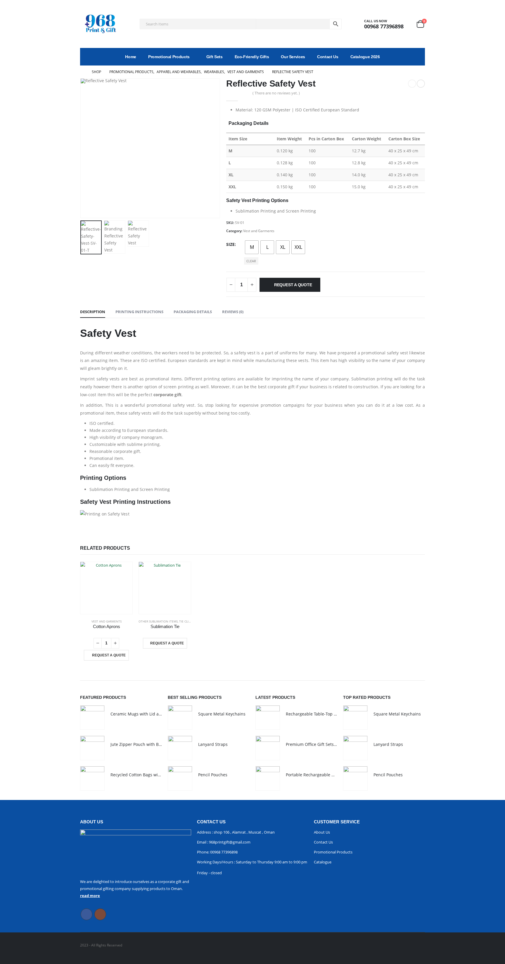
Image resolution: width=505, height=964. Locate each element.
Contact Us (327, 56)
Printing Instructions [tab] (139, 311)
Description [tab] (92, 311)
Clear (251, 261)
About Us (322, 832)
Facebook (86, 914)
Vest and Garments (258, 230)
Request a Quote (293, 284)
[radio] (251, 247)
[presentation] (81, 148)
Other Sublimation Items (158, 621)
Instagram (100, 914)
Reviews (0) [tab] (232, 311)
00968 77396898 (224, 852)
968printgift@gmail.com (229, 842)
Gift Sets (214, 56)
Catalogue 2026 (365, 56)
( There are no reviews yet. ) (276, 93)
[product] (106, 588)
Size (230, 244)
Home (130, 56)
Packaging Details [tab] (193, 311)
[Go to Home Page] (82, 71)
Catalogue (322, 862)
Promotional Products (169, 56)
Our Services (293, 56)
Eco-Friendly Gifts (252, 56)
